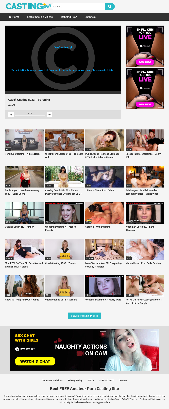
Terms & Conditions (52, 380)
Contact (123, 380)
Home (15, 16)
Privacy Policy (75, 380)
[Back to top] (157, 399)
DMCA (90, 380)
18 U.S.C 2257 (106, 380)
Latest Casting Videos (40, 16)
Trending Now (69, 16)
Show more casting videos (84, 316)
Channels (90, 16)
